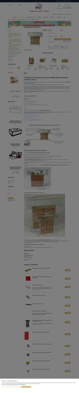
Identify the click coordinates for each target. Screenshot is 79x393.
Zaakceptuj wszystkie (26, 386)
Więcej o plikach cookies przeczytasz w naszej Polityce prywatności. (14, 384)
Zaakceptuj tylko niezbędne (8, 386)
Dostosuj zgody (17, 386)
